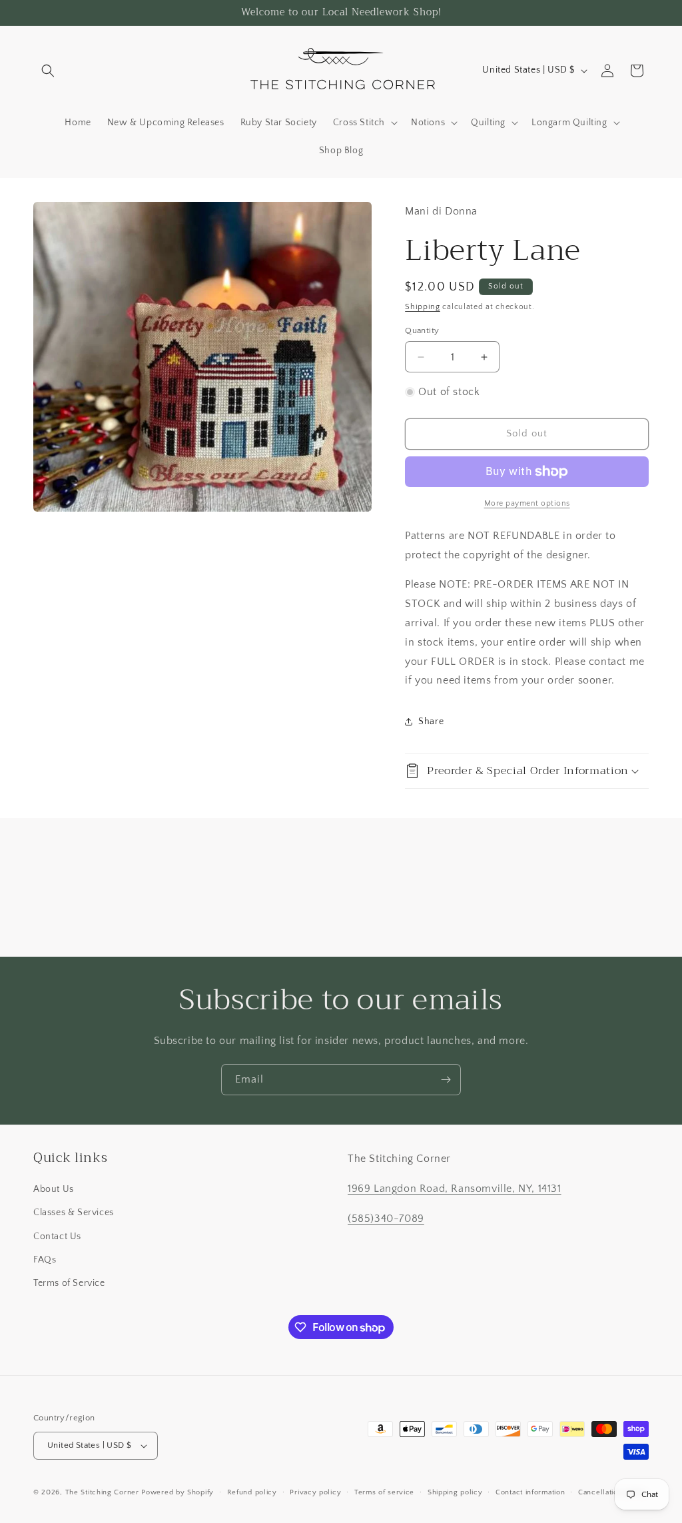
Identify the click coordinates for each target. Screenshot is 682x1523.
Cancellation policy (612, 1492)
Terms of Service (69, 1283)
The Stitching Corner (102, 1492)
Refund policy (252, 1492)
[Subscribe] (445, 1079)
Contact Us (57, 1236)
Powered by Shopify (177, 1492)
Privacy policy (315, 1492)
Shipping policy (455, 1492)
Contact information (530, 1492)
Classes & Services (73, 1212)
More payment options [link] (527, 503)
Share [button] (431, 721)
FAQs (44, 1260)
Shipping (422, 306)
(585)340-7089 (386, 1219)
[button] (48, 70)
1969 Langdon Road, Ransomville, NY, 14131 (454, 1189)
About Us (53, 1189)
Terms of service (384, 1492)
